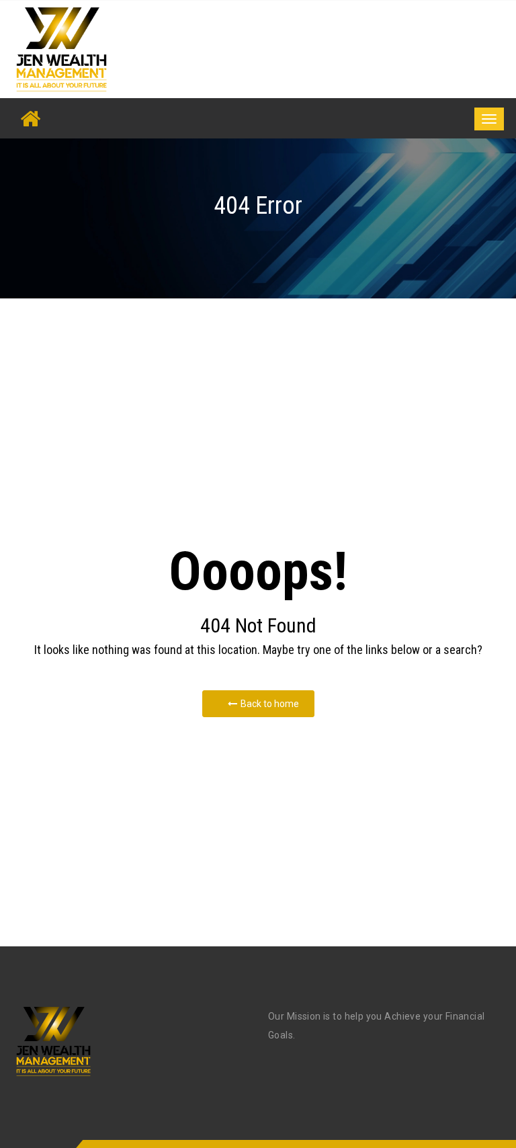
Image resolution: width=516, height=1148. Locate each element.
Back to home (270, 703)
